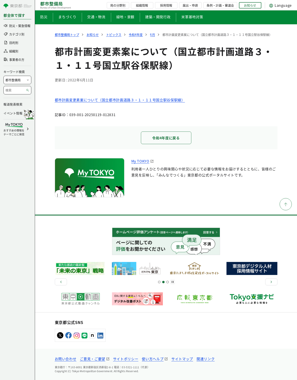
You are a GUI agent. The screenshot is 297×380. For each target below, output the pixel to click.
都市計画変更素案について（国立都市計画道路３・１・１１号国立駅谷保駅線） (120, 99)
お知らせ (250, 5)
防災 (43, 16)
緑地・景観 (125, 16)
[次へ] (271, 281)
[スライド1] (159, 282)
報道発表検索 (12, 104)
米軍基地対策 (192, 16)
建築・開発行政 (157, 16)
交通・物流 (96, 16)
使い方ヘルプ (153, 358)
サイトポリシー (125, 358)
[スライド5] (163, 282)
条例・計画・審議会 (220, 5)
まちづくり (67, 16)
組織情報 (142, 5)
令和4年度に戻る (166, 137)
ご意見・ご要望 (92, 358)
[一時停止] (172, 282)
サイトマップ (182, 358)
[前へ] (61, 281)
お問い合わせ (66, 358)
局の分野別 (117, 5)
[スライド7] (167, 282)
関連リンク (206, 358)
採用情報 (166, 5)
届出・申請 (190, 5)
